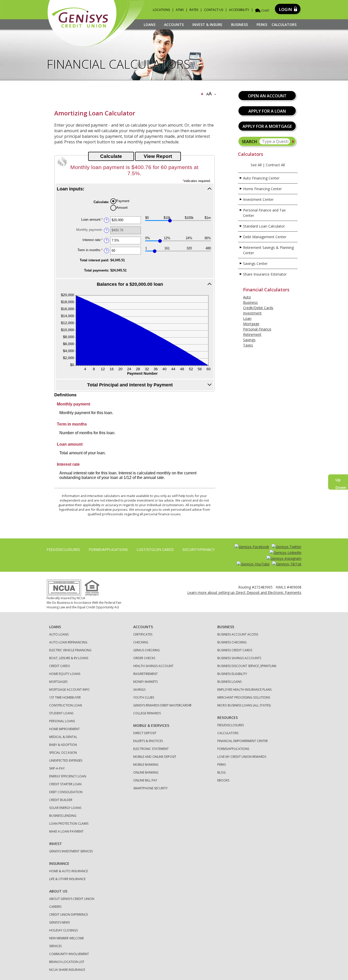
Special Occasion (63, 752)
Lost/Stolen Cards (155, 549)
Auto (247, 297)
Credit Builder (60, 800)
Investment (252, 313)
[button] (134, 188)
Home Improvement (64, 729)
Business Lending (62, 815)
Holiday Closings (63, 930)
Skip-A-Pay (57, 768)
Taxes (248, 345)
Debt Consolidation (66, 792)
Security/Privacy (198, 549)
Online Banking (145, 772)
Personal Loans (62, 721)
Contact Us (213, 10)
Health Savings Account (153, 666)
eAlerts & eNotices (148, 741)
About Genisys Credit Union (71, 899)
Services (55, 946)
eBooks (223, 780)
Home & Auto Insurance (68, 871)
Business (250, 302)
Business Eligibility (232, 674)
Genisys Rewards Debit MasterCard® (162, 705)
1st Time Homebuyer (65, 697)
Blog (221, 772)
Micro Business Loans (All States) (244, 705)
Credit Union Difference (68, 914)
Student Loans (61, 713)
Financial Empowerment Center (242, 741)
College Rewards (147, 713)
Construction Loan (65, 705)
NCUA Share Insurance (67, 970)
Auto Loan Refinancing (68, 642)
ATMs (180, 10)
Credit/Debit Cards (258, 307)
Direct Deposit (144, 733)
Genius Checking (146, 650)
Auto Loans (59, 634)
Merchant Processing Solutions (243, 697)
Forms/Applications (108, 549)
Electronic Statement (151, 749)
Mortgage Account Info (69, 689)
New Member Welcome (66, 938)
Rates (194, 10)
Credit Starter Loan (65, 784)
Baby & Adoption (63, 745)
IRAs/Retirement (145, 674)
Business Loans (229, 682)
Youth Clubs (143, 697)
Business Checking (232, 642)
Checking (140, 642)
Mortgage (251, 323)
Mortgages (58, 682)
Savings (249, 339)
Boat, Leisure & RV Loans (68, 658)
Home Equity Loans (64, 674)
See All (256, 164)
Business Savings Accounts (239, 658)
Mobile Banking (145, 764)
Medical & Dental (63, 737)
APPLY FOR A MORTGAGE (267, 126)
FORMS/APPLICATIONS (233, 749)
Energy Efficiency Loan (67, 776)
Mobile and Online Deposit (154, 757)
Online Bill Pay (145, 780)
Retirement (252, 334)
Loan (247, 318)
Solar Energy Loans (65, 808)
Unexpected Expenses (65, 760)
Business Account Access (237, 634)
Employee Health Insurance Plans (244, 689)
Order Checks (144, 658)
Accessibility (239, 10)
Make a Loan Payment (66, 831)
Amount (122, 207)
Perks (262, 24)
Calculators (284, 24)
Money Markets (145, 682)
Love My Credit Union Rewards (241, 757)
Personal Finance (257, 329)
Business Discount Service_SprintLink (246, 666)
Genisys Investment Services (71, 851)
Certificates (142, 634)
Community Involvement (69, 954)
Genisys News (59, 922)
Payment (122, 201)
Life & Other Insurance (67, 879)
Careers (55, 906)
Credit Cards (59, 666)
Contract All (275, 164)
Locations (161, 10)
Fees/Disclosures (63, 549)
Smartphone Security (150, 788)
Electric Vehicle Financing (70, 650)
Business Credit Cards (234, 650)
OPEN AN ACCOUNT (267, 96)
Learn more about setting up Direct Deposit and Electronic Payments (244, 592)
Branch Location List (66, 962)
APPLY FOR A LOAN (267, 111)
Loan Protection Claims (68, 823)
